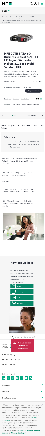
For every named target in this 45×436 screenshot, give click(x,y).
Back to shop (5, 16)
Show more (5, 181)
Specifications (25, 99)
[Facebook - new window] (21, 378)
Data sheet (16, 99)
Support (5, 391)
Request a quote (33, 91)
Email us (19, 297)
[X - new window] (8, 378)
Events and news (9, 398)
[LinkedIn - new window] (3, 378)
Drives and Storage (20, 16)
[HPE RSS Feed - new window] (30, 378)
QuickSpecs (7, 99)
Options (12, 16)
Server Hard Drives (31, 16)
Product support (21, 292)
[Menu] (42, 3)
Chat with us (16, 104)
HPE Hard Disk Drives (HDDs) (10, 173)
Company (6, 385)
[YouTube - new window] (26, 378)
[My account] (35, 3)
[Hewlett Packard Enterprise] (7, 3)
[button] (42, 405)
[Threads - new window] (17, 378)
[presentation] (42, 115)
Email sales (7, 364)
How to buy (20, 303)
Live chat (19, 286)
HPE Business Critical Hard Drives (10, 19)
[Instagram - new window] (12, 378)
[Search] (31, 3)
